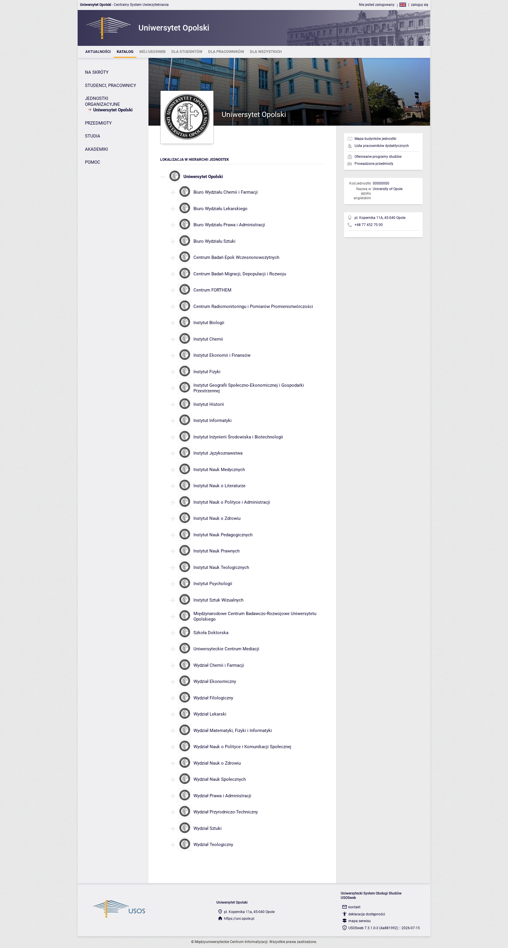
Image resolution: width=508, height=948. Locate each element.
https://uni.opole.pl (239, 919)
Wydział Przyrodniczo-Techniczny (225, 812)
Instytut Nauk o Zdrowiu (216, 518)
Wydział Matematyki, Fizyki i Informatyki (232, 730)
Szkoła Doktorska (210, 632)
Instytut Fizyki (206, 371)
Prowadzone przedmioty (374, 164)
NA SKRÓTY (96, 72)
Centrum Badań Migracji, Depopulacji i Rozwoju (239, 274)
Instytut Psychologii (212, 583)
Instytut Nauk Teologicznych (221, 567)
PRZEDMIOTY (98, 123)
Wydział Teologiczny (213, 844)
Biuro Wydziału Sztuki (214, 241)
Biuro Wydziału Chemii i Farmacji (225, 192)
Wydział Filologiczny (213, 698)
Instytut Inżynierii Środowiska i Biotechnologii (238, 437)
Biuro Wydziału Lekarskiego (220, 208)
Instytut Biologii (208, 322)
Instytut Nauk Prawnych (216, 551)
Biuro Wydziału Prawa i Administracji (229, 224)
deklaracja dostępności (366, 914)
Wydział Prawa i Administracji (222, 795)
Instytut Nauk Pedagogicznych (223, 534)
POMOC (92, 162)
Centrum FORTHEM (212, 290)
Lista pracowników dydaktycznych (382, 146)
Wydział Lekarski (209, 714)
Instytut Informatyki (212, 420)
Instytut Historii (208, 404)
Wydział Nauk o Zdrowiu (217, 763)
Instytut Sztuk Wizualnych (218, 600)
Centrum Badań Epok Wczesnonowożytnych (236, 257)
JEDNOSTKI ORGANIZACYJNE (102, 101)
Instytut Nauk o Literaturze (219, 485)
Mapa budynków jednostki (375, 139)
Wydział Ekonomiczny (214, 681)
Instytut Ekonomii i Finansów (221, 355)
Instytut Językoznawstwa (218, 453)
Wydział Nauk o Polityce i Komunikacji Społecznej (242, 746)
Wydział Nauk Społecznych (219, 779)
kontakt (354, 907)
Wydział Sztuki (207, 828)
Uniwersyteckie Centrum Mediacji (226, 648)
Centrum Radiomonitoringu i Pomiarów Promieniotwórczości (253, 306)
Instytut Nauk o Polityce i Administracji (231, 502)
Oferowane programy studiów (378, 157)
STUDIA (92, 136)
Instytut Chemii (208, 339)
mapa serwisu (359, 921)
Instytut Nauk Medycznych (219, 469)
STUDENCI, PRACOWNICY (110, 85)
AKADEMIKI (96, 149)
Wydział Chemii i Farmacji (218, 665)
